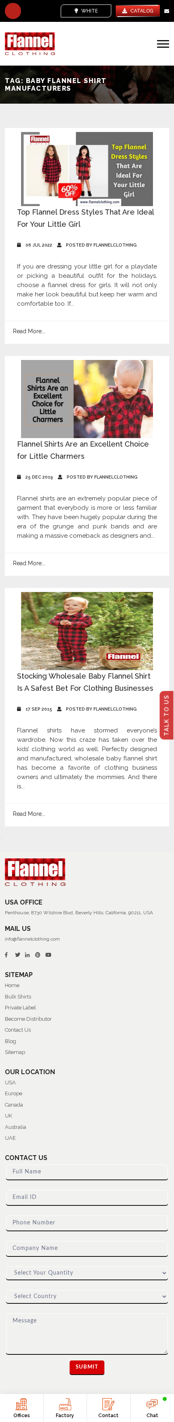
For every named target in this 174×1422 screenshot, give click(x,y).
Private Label (20, 1008)
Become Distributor (28, 1019)
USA (10, 1082)
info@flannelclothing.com (32, 939)
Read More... (29, 331)
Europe (13, 1093)
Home (12, 985)
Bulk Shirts (18, 997)
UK (8, 1116)
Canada (14, 1105)
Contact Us (18, 1030)
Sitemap (15, 1052)
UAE (10, 1138)
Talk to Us (166, 715)
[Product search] (13, 11)
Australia (15, 1127)
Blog (10, 1041)
